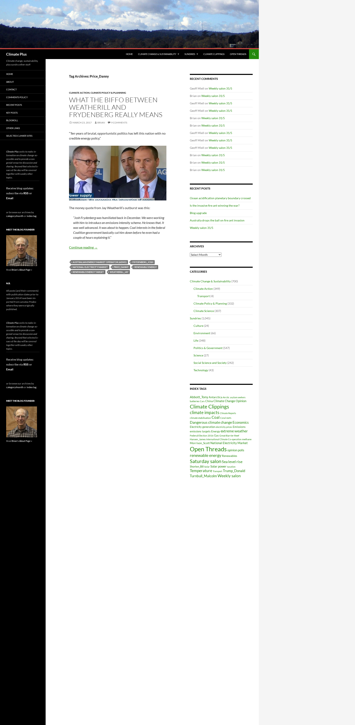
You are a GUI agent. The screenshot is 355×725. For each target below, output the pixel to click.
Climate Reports (228, 413)
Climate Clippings (214, 54)
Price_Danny (121, 267)
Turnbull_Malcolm (203, 476)
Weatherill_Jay (119, 272)
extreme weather (234, 431)
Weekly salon (229, 475)
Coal (216, 417)
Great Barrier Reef (229, 435)
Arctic (226, 397)
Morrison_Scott (200, 443)
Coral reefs (225, 418)
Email (9, 198)
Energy (215, 431)
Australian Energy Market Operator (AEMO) (100, 262)
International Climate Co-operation (223, 439)
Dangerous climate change (211, 422)
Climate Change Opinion (229, 401)
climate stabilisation (200, 417)
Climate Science (204, 311)
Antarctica (215, 397)
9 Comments (119, 122)
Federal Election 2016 (201, 435)
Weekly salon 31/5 (220, 88)
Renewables (229, 455)
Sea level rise (232, 462)
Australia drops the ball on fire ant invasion (217, 220)
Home (129, 54)
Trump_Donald (234, 471)
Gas (216, 435)
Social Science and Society (210, 362)
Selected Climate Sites (19, 135)
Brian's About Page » (22, 269)
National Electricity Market (90, 267)
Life (196, 340)
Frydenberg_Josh (142, 262)
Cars (202, 401)
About (10, 81)
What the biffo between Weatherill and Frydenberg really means (115, 107)
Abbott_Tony (199, 397)
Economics (241, 422)
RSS (26, 193)
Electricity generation (202, 426)
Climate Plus (16, 54)
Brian (101, 122)
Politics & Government (208, 348)
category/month (14, 216)
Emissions (239, 426)
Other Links (13, 128)
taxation (231, 466)
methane (246, 439)
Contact (11, 89)
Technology (201, 370)
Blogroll (12, 120)
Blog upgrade (198, 213)
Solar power (218, 466)
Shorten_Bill (197, 466)
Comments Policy (17, 97)
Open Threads (238, 54)
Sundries (189, 54)
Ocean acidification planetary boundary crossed (220, 198)
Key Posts (12, 112)
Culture (198, 325)
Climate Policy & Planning (108, 92)
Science (198, 355)
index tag (31, 216)
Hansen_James (198, 439)
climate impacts (204, 412)
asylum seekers (238, 397)
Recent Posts (14, 105)
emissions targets (200, 431)
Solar (207, 466)
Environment (202, 333)
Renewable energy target (88, 272)
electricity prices (224, 427)
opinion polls (235, 450)
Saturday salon (205, 461)
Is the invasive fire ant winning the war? (215, 205)
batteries (194, 401)
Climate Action (79, 92)
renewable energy (145, 267)
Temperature (201, 470)
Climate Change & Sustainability (157, 54)
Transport (203, 296)
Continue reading (83, 247)
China (209, 401)
